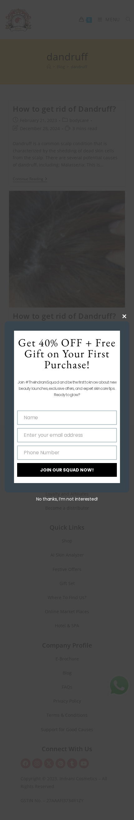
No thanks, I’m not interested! (67, 499)
